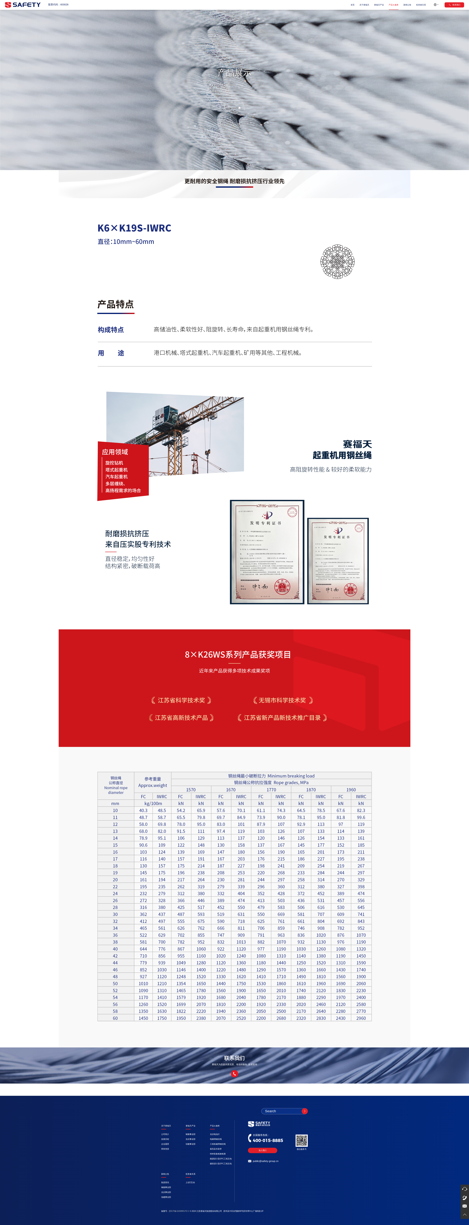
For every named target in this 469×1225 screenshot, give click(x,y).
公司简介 (165, 1134)
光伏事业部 (190, 1139)
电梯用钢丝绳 (216, 1139)
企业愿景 (165, 1144)
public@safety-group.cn (265, 1161)
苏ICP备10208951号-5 (179, 1211)
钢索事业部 (190, 1134)
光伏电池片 (215, 1134)
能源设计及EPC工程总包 (221, 1159)
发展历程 (165, 1139)
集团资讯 (165, 1182)
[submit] (305, 1111)
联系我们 (456, 5)
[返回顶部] (464, 1214)
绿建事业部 (190, 1144)
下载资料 (232, 108)
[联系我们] (464, 1189)
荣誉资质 (165, 1149)
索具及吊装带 (216, 1149)
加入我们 (262, 1150)
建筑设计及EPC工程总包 (221, 1163)
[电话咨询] (464, 1197)
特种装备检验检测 (218, 1154)
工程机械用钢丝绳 (218, 1144)
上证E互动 (190, 1182)
